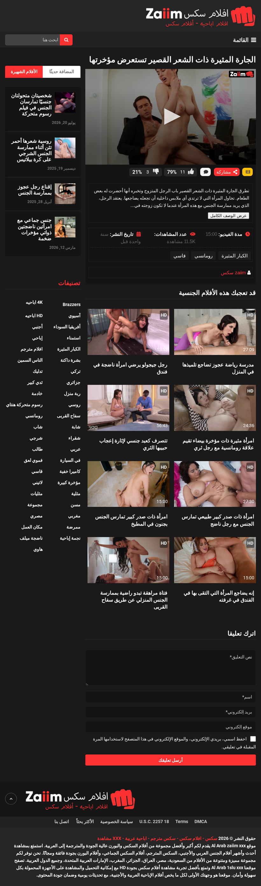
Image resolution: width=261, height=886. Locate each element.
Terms (181, 821)
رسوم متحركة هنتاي (24, 404)
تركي (76, 371)
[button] (170, 116)
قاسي (179, 255)
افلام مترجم (32, 348)
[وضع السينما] (247, 172)
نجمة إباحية (70, 538)
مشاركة (224, 171)
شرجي (36, 437)
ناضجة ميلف (31, 538)
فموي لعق (33, 460)
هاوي (38, 549)
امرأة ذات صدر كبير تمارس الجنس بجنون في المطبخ (131, 520)
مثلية (76, 493)
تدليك (38, 371)
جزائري (74, 382)
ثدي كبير (35, 382)
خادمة (37, 393)
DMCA (200, 821)
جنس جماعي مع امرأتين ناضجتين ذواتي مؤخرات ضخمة (34, 229)
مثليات (37, 493)
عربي (75, 449)
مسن (76, 504)
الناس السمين (30, 360)
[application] (170, 117)
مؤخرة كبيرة (69, 482)
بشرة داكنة (70, 360)
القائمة (241, 40)
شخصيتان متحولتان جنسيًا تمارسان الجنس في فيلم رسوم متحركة (31, 104)
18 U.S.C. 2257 (154, 821)
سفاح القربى (69, 415)
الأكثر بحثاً (85, 821)
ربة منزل (72, 393)
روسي (74, 404)
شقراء (74, 437)
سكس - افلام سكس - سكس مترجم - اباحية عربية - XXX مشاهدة (157, 838)
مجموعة (35, 504)
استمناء (74, 337)
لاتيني (37, 482)
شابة (76, 426)
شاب (38, 426)
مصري (36, 515)
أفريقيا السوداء (67, 326)
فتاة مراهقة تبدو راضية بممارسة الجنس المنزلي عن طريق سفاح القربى (133, 599)
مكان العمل (32, 526)
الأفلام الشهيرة (24, 71)
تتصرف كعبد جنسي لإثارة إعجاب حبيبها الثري (133, 444)
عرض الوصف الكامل (228, 215)
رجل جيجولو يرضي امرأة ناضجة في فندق (130, 368)
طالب (37, 449)
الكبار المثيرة (235, 255)
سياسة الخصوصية (116, 821)
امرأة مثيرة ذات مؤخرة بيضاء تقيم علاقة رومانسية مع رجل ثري (218, 444)
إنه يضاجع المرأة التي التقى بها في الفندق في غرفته (219, 596)
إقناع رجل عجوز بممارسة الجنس (35, 189)
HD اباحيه (34, 315)
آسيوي (74, 315)
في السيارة (70, 460)
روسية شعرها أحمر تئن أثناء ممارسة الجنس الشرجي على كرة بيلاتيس (31, 150)
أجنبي (37, 326)
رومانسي (203, 255)
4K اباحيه (34, 302)
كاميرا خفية (70, 471)
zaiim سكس (233, 272)
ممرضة (74, 526)
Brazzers (72, 304)
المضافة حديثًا (61, 71)
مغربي (74, 515)
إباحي (37, 337)
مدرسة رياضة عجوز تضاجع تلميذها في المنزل (218, 368)
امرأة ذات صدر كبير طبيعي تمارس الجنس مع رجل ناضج (218, 520)
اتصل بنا (62, 821)
